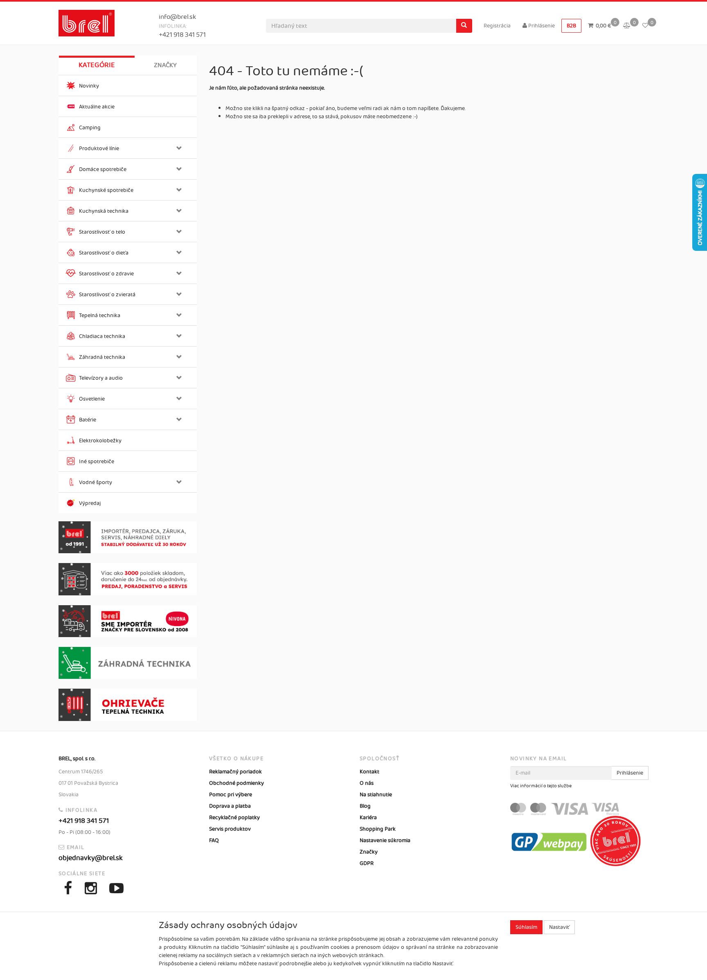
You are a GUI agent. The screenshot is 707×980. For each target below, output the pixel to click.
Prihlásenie (541, 25)
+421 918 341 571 (182, 35)
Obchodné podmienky (236, 783)
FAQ (214, 840)
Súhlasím (526, 927)
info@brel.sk (177, 17)
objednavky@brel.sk (91, 858)
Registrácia (497, 25)
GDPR (367, 863)
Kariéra (368, 817)
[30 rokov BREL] (128, 537)
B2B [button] (571, 25)
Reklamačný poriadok (235, 771)
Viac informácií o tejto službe (541, 786)
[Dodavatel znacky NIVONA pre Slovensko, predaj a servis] (128, 621)
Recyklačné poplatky (234, 817)
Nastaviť (559, 927)
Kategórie (97, 65)
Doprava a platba (230, 806)
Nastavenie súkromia (385, 840)
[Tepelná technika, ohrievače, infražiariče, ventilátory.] (128, 705)
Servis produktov (230, 829)
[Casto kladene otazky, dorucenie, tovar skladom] (128, 579)
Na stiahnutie (376, 794)
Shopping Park (378, 829)
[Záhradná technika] (128, 663)
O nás (367, 783)
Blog (365, 806)
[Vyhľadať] (464, 26)
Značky (165, 65)
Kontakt (369, 771)
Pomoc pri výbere (230, 794)
